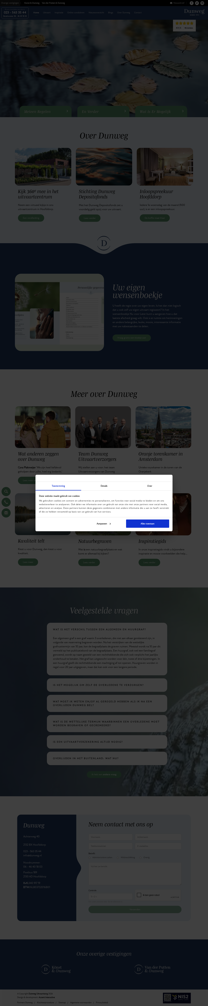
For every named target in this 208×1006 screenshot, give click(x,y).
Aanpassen (102, 523)
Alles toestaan (147, 523)
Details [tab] (104, 486)
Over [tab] (149, 486)
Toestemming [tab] (58, 486)
